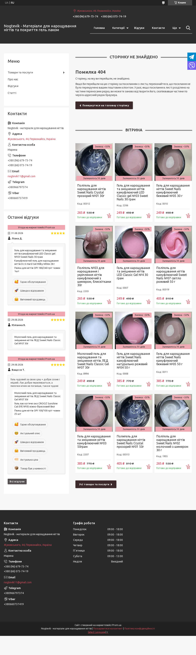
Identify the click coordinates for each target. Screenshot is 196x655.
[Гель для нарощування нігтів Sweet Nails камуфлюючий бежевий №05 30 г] (173, 162)
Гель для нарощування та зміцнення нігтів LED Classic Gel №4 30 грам (133, 273)
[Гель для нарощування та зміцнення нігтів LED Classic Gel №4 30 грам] (133, 244)
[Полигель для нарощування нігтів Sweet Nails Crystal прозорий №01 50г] (133, 413)
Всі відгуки (17, 481)
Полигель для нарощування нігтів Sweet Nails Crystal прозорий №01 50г (131, 441)
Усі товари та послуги (94, 484)
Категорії (118, 27)
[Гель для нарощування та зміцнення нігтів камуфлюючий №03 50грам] (94, 413)
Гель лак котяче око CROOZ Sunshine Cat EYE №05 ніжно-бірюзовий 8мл (36, 405)
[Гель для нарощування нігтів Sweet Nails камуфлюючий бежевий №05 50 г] (173, 330)
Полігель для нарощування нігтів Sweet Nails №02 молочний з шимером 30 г (172, 443)
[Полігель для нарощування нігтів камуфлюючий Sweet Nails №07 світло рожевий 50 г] (173, 244)
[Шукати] (187, 27)
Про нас (13, 79)
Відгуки (139, 27)
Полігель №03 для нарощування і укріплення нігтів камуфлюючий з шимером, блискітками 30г (94, 276)
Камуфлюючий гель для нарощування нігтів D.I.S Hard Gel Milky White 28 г (36, 262)
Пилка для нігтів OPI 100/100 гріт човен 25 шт (37, 412)
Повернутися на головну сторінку (105, 105)
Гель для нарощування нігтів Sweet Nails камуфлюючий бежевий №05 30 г (173, 190)
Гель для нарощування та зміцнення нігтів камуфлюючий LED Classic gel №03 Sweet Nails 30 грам (133, 192)
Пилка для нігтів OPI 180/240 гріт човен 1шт (37, 269)
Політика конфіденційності (139, 628)
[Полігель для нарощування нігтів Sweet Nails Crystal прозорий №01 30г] (94, 162)
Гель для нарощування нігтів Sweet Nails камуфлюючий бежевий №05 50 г (173, 359)
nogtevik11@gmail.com (21, 176)
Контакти (158, 27)
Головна (99, 27)
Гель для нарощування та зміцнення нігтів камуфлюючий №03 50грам (94, 441)
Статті (12, 92)
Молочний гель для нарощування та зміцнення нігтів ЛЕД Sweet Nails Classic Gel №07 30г (93, 360)
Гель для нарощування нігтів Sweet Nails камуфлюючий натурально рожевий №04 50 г (133, 360)
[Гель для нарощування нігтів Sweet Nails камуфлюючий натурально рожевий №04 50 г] (133, 330)
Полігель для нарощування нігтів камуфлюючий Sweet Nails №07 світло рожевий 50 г (171, 274)
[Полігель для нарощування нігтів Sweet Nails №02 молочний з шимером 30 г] (173, 413)
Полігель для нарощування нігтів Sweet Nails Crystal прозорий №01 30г (91, 190)
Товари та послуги (20, 72)
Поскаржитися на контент (108, 628)
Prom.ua (116, 625)
